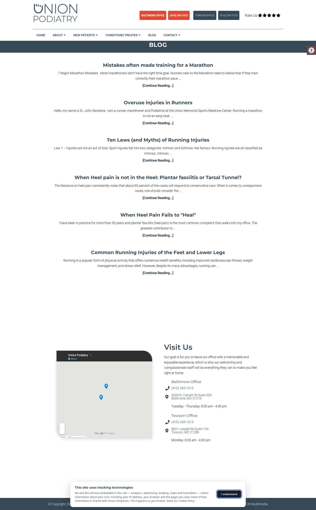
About (58, 35)
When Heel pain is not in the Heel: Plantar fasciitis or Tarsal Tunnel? (158, 177)
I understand (229, 494)
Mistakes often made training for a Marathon (158, 65)
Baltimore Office (152, 15)
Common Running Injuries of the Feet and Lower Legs (158, 252)
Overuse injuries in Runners (158, 103)
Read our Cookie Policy (180, 500)
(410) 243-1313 (179, 15)
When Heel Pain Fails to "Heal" (158, 215)
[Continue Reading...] (158, 85)
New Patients (84, 35)
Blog (152, 35)
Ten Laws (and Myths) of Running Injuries (158, 140)
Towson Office (205, 15)
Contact (170, 35)
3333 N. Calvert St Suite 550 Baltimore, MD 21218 (191, 396)
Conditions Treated (122, 35)
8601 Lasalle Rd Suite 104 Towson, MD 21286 (189, 430)
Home (40, 35)
